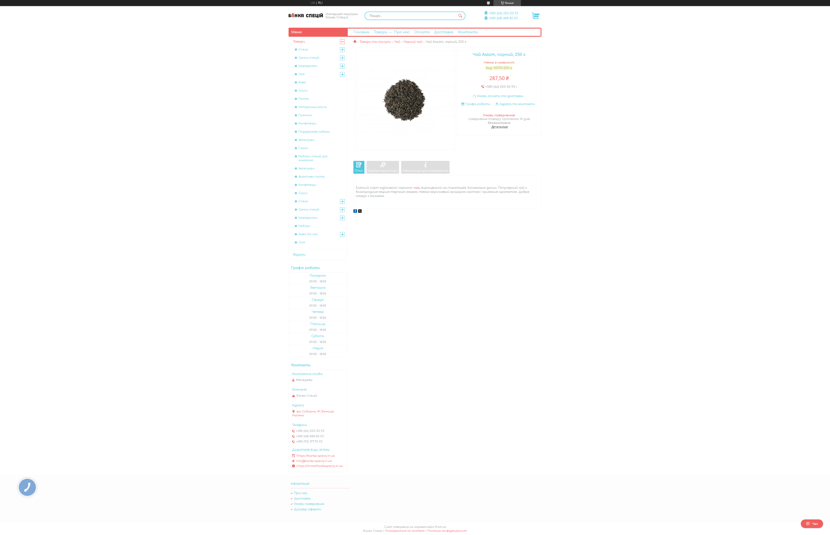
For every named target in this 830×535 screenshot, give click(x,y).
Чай (397, 41)
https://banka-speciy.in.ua (316, 455)
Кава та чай (308, 234)
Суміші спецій (308, 57)
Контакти (468, 32)
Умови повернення (309, 504)
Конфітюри (307, 123)
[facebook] (355, 211)
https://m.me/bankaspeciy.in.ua (320, 466)
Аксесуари (306, 139)
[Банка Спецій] (306, 15)
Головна (361, 32)
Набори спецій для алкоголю (312, 158)
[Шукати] (460, 15)
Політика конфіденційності (447, 530)
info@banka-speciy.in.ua (314, 461)
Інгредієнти (307, 65)
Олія (301, 242)
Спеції (303, 49)
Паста (303, 98)
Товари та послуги (375, 41)
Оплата (422, 32)
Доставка (443, 32)
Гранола (305, 115)
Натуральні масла (312, 107)
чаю (416, 187)
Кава (302, 82)
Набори (304, 225)
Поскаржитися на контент (405, 530)
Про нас (402, 32)
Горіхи (303, 148)
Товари (380, 32)
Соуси (303, 90)
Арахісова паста (311, 176)
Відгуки (299, 254)
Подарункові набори (314, 131)
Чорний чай (412, 41)
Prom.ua (440, 527)
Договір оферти (307, 509)
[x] (360, 211)
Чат (815, 523)
